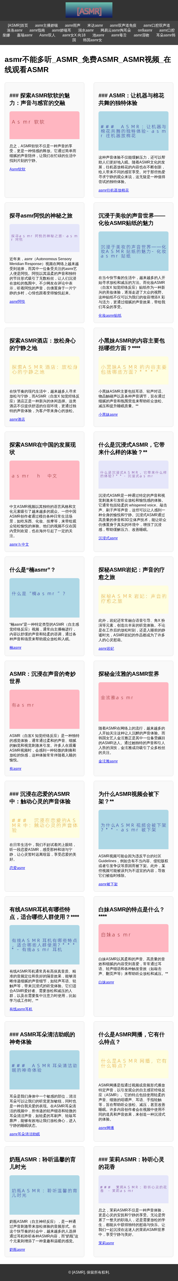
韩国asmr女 (92, 40)
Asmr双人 (47, 35)
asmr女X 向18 (74, 35)
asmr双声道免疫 (123, 25)
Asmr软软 (17, 169)
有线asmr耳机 (21, 1009)
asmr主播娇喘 (46, 25)
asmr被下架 (108, 884)
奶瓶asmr (17, 1250)
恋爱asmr (17, 868)
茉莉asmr (106, 1243)
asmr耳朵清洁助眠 (25, 1134)
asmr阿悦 (17, 302)
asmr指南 (37, 30)
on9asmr (145, 30)
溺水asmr (86, 30)
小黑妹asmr (108, 414)
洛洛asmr (14, 30)
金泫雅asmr (108, 761)
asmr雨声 (72, 25)
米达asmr (95, 25)
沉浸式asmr (108, 538)
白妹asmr (106, 982)
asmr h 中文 (19, 544)
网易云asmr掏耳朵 (116, 30)
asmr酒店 (17, 419)
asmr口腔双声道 (156, 25)
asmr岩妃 (106, 648)
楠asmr (15, 648)
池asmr (98, 35)
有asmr (15, 769)
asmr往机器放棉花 (114, 190)
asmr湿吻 (141, 35)
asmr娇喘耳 (61, 30)
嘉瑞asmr (24, 35)
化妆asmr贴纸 (110, 315)
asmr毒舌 (119, 35)
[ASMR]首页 (18, 25)
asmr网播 (106, 1128)
